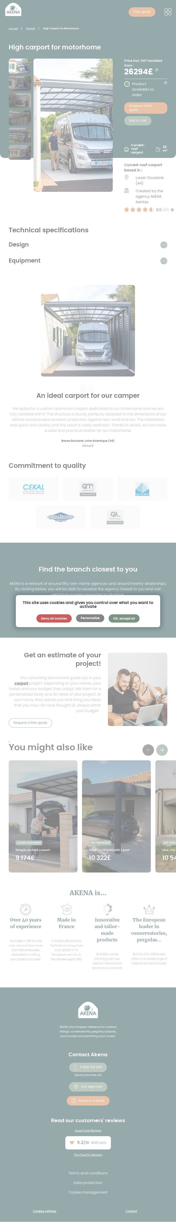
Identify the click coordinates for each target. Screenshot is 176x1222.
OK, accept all (124, 618)
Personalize (90, 618)
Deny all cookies (54, 618)
